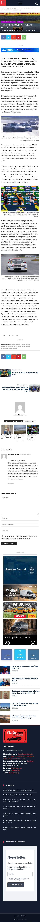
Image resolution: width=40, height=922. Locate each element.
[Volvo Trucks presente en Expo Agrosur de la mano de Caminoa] (5, 707)
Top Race (20, 22)
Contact (23, 916)
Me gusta (7, 650)
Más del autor (30, 421)
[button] (36, 3)
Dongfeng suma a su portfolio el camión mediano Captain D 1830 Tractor (19, 822)
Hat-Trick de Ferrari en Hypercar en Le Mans (25, 373)
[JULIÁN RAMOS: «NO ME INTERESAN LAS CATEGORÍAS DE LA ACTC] (7, 429)
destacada (13, 344)
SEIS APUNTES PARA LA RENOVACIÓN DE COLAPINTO (25, 667)
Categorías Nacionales (8, 22)
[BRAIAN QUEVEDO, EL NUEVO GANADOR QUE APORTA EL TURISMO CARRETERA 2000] (34, 388)
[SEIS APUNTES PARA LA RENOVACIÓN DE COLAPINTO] (5, 670)
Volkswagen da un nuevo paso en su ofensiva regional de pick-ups (24, 717)
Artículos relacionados (14, 421)
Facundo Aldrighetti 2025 (9, 346)
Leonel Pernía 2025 (24, 346)
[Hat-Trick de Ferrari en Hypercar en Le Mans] (5, 373)
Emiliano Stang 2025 (23, 344)
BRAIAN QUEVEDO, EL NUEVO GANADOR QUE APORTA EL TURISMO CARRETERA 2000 (15, 389)
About (16, 916)
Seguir (33, 650)
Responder (11, 483)
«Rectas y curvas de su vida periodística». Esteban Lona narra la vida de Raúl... (26, 692)
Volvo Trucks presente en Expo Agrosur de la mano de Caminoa (25, 704)
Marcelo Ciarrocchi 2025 (9, 348)
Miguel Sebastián (9, 30)
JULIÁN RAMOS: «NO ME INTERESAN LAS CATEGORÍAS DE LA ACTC (6, 436)
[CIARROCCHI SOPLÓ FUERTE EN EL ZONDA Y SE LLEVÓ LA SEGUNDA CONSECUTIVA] (33, 429)
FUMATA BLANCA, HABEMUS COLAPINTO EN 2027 (25, 679)
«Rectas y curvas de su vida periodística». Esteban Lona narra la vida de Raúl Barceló (19, 801)
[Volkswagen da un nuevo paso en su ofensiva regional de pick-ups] (5, 719)
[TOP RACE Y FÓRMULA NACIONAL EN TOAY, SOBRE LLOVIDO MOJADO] (20, 429)
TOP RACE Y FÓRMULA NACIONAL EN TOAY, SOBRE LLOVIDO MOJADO (20, 436)
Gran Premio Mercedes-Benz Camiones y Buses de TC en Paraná (19, 829)
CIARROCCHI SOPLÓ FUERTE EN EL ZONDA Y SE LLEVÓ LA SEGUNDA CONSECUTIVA (32, 437)
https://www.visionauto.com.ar (13, 750)
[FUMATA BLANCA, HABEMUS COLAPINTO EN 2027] (5, 682)
